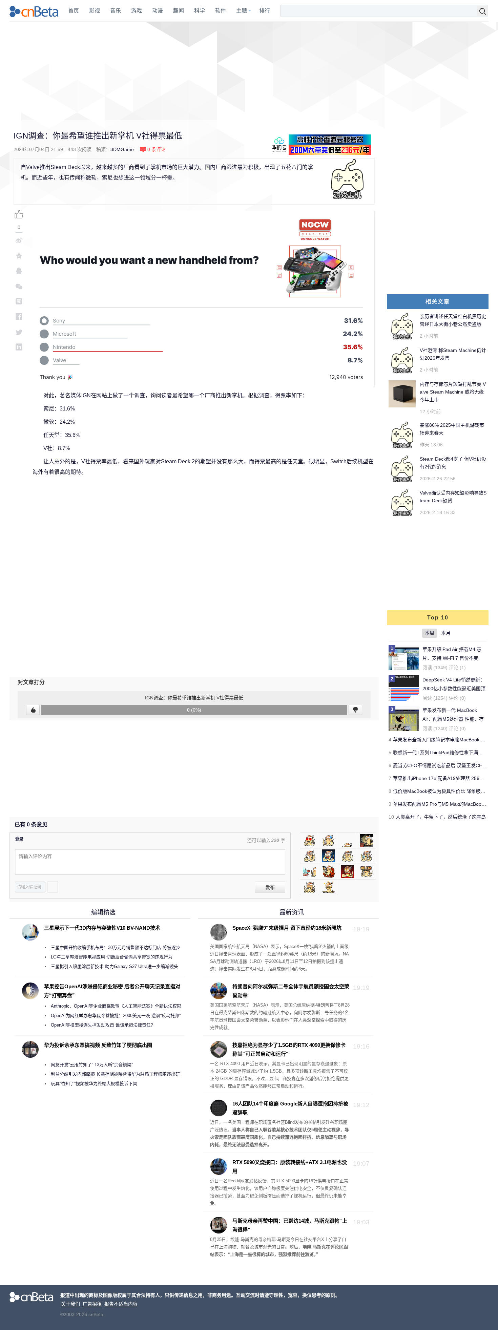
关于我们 (70, 1304)
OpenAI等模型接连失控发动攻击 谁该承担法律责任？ (103, 1025)
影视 (94, 11)
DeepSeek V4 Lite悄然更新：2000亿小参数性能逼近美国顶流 (453, 688)
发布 (270, 887)
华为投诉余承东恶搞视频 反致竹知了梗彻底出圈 (98, 1045)
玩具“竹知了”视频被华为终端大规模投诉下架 (94, 1083)
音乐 (115, 11)
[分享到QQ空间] (19, 255)
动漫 (157, 11)
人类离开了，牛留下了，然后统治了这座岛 (441, 817)
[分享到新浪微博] (19, 240)
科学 (199, 11)
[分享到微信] (19, 286)
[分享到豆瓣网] (19, 301)
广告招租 (92, 1304)
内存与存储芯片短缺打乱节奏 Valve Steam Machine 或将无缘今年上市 (453, 391)
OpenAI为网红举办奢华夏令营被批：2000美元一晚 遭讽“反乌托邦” (116, 1015)
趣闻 (178, 11)
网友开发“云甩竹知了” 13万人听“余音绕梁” (92, 1064)
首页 (73, 11)
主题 (241, 11)
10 (391, 817)
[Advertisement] (249, 71)
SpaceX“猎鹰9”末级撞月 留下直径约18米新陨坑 (286, 928)
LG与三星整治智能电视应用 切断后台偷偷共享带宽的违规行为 (111, 956)
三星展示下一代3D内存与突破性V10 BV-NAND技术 (102, 928)
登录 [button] (19, 839)
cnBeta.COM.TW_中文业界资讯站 (34, 10)
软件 (220, 11)
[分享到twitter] (19, 331)
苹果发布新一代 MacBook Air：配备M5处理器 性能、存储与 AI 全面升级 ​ (453, 719)
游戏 (136, 11)
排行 (264, 11)
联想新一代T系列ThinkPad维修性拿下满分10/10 (444, 752)
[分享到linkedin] (19, 347)
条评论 (156, 149)
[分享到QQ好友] (19, 270)
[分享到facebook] (19, 316)
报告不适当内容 (121, 1304)
